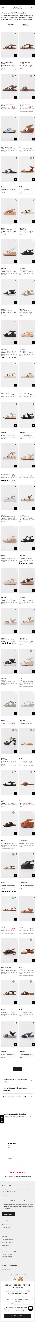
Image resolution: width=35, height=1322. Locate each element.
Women (13, 1304)
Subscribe (8, 1214)
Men (24, 1304)
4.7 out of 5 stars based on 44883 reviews (17, 1176)
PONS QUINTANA (23, 840)
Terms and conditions (8, 1242)
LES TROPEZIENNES (7, 62)
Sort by (25, 24)
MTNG (20, 186)
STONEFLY (4, 228)
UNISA (3, 758)
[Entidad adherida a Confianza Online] (17, 1279)
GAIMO (3, 800)
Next (17, 1069)
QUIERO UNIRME (17, 1315)
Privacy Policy (6, 1227)
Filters (11, 24)
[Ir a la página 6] (33, 1064)
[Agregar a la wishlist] (33, 158)
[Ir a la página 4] (1, 1064)
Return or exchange (7, 1239)
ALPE (20, 146)
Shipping (4, 1236)
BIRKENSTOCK (5, 146)
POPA (20, 678)
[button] (5, 357)
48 (30, 1064)
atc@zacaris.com (7, 1256)
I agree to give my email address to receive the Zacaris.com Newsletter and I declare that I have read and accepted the (18, 1309)
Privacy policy (21, 1311)
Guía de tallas (6, 1269)
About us (4, 1224)
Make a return (6, 1245)
